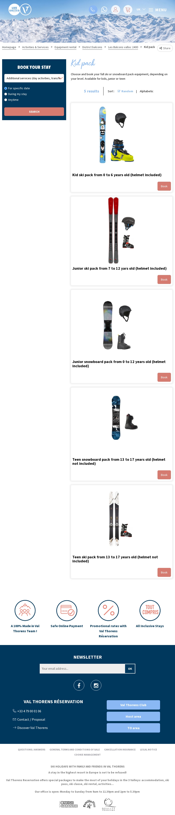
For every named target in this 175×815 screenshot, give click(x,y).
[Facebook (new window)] (78, 686)
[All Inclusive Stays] (150, 619)
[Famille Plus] (89, 804)
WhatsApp (104, 9)
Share (167, 48)
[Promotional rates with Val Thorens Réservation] (108, 619)
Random (127, 91)
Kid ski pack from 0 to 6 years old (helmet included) (117, 174)
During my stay (17, 94)
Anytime (13, 100)
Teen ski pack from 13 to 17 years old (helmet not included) (115, 558)
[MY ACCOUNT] (115, 9)
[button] (127, 9)
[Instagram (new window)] (96, 686)
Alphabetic (146, 91)
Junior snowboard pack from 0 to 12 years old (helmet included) (119, 363)
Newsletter (87, 657)
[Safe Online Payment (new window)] (66, 619)
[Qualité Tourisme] (109, 804)
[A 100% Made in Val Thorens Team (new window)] (25, 619)
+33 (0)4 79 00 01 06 (93, 9)
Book (164, 186)
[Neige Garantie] (68, 804)
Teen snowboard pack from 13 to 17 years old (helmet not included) (118, 461)
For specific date (19, 88)
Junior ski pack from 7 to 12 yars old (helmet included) (119, 268)
